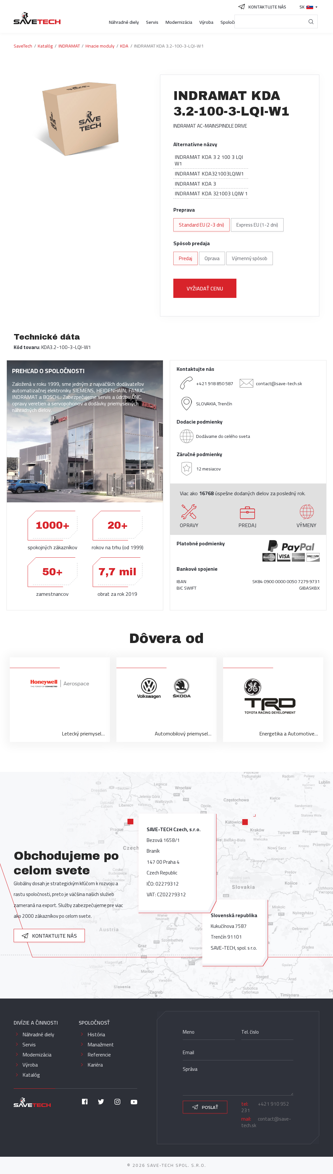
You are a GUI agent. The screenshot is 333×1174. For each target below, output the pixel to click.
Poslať (209, 1107)
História (96, 1034)
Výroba (206, 22)
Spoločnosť (231, 22)
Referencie (99, 1054)
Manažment (100, 1044)
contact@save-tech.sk (279, 383)
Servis (152, 22)
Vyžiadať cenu (205, 288)
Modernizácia (179, 22)
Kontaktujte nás (54, 936)
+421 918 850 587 (214, 383)
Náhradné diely (124, 22)
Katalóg (31, 1075)
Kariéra (95, 1064)
